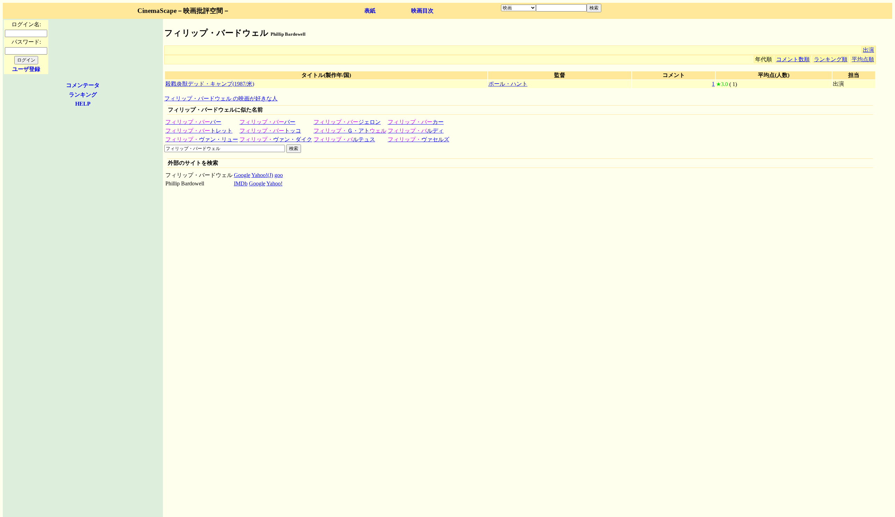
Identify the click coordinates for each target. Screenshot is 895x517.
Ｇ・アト (350, 131)
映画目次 (422, 11)
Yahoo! (274, 183)
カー (416, 122)
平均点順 (863, 59)
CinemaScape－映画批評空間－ (183, 10)
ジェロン (347, 122)
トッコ (270, 131)
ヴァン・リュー (201, 139)
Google (242, 175)
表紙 (369, 11)
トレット (198, 131)
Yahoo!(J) (262, 175)
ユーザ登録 (26, 69)
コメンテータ (83, 85)
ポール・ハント (508, 84)
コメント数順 (793, 59)
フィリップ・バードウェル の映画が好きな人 (221, 98)
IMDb (241, 183)
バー (193, 122)
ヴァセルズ (418, 139)
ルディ (416, 131)
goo (278, 175)
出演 (868, 50)
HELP (83, 104)
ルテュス (344, 139)
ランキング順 (830, 59)
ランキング (83, 95)
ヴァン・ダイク (275, 139)
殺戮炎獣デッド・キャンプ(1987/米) (209, 84)
